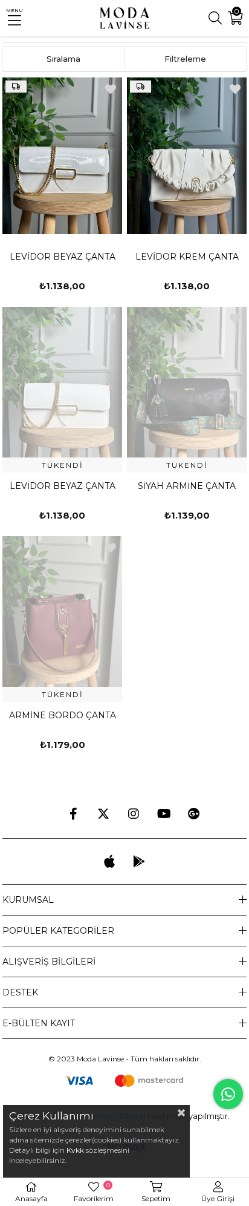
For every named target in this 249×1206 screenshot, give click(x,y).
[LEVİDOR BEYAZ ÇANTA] (62, 155)
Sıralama (63, 59)
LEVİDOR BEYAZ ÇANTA (62, 256)
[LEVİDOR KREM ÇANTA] (187, 155)
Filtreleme (185, 59)
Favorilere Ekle (110, 89)
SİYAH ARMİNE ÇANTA (187, 485)
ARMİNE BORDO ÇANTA (62, 715)
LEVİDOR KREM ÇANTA (187, 256)
